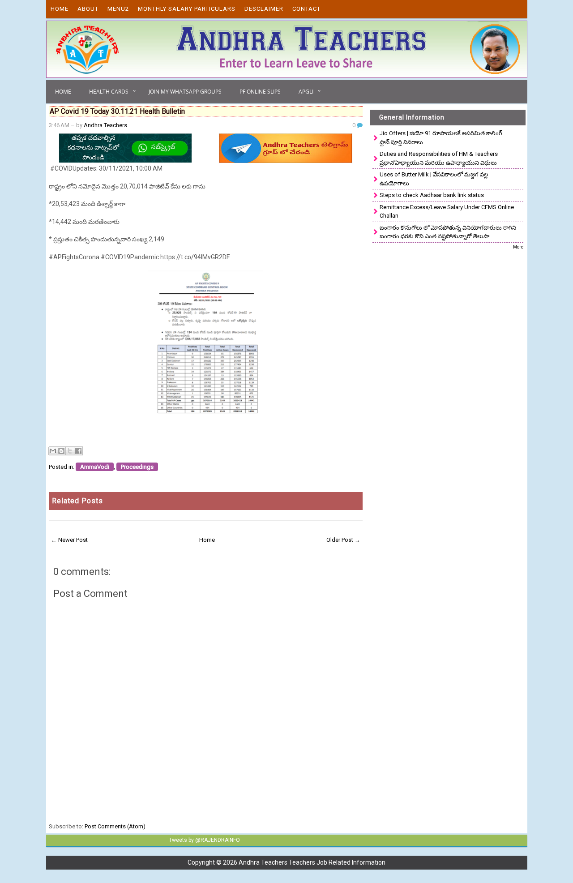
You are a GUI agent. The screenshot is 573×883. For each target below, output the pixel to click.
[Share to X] (69, 450)
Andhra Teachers (105, 125)
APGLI (306, 91)
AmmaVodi (94, 466)
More (518, 247)
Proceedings (137, 466)
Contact (306, 8)
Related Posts (77, 501)
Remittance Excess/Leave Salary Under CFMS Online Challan (447, 211)
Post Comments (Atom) (115, 826)
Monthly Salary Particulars (186, 8)
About (87, 8)
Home (59, 8)
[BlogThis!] (61, 450)
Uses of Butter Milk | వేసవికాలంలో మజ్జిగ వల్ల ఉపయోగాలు (434, 179)
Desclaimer (263, 8)
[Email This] (52, 450)
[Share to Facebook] (78, 450)
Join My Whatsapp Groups (185, 91)
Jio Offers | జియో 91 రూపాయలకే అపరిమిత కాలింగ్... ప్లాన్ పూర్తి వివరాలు (443, 138)
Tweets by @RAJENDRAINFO (204, 840)
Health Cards (108, 91)
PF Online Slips (260, 91)
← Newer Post (69, 539)
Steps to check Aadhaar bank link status (432, 195)
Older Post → (343, 539)
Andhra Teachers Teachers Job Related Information (312, 862)
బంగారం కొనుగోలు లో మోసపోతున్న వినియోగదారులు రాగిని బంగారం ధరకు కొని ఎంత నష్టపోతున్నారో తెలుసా (448, 232)
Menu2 (118, 8)
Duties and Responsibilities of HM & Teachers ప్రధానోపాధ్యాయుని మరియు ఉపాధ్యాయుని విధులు (439, 158)
